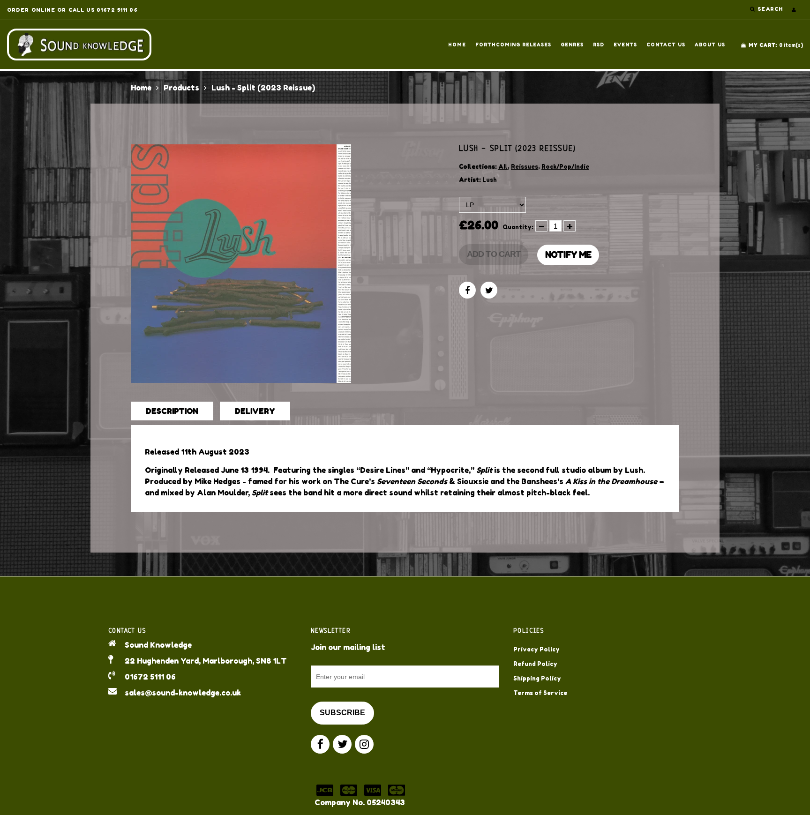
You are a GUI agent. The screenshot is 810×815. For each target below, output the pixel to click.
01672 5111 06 (150, 676)
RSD (598, 44)
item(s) (776, 45)
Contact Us (665, 44)
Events (625, 44)
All (503, 166)
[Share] (467, 290)
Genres (572, 44)
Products (181, 87)
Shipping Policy (537, 678)
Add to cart (493, 254)
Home (457, 44)
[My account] (794, 10)
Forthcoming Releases (513, 44)
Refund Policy (535, 663)
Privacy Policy (536, 649)
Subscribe (342, 713)
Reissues (524, 166)
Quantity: (517, 227)
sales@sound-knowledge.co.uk (183, 692)
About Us (710, 44)
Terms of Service (540, 692)
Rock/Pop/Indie (565, 166)
